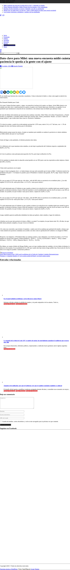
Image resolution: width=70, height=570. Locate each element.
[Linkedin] (8, 92)
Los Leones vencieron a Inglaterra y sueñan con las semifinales (22, 12)
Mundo (6, 43)
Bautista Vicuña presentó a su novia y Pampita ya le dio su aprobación (24, 9)
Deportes (6, 42)
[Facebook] (1, 92)
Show (5, 47)
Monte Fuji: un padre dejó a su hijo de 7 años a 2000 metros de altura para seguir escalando (30, 10)
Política (6, 38)
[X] (4, 92)
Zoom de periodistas (9, 45)
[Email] (14, 92)
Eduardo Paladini (18, 66)
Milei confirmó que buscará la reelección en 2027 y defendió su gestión (24, 5)
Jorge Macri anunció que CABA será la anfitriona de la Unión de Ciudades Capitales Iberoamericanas (29, 254)
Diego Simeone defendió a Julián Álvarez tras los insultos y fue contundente (25, 7)
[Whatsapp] (11, 92)
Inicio (5, 35)
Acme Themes (35, 569)
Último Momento (21, 391)
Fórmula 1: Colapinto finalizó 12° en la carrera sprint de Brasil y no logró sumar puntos (25, 256)
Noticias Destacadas (9, 304)
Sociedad (6, 40)
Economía (6, 37)
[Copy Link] (17, 92)
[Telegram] (20, 92)
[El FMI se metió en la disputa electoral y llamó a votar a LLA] (0, 50)
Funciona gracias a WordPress (8, 569)
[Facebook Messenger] (24, 92)
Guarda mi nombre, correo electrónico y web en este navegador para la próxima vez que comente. (30, 421)
